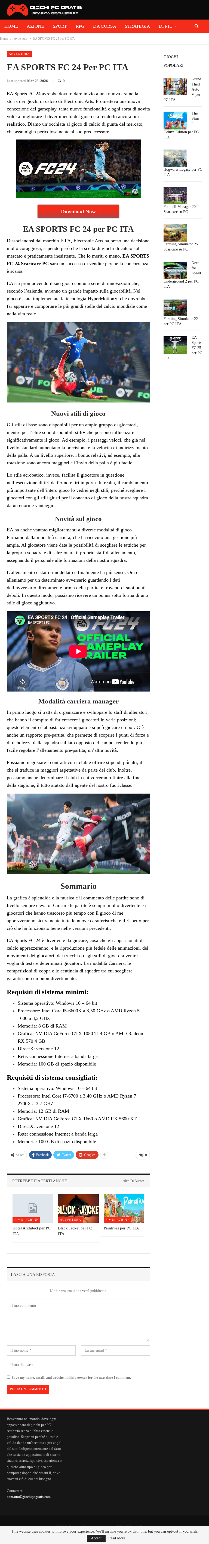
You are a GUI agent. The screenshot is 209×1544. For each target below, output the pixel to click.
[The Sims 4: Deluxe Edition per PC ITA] (175, 120)
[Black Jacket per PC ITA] (78, 1208)
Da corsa (104, 26)
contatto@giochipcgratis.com (29, 1497)
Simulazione (26, 1220)
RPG (80, 26)
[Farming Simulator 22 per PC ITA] (175, 307)
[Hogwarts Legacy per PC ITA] (175, 158)
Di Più (166, 26)
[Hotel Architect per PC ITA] (33, 1208)
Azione (35, 26)
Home (11, 26)
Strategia (137, 26)
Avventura (19, 54)
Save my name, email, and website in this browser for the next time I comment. (71, 1377)
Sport (60, 26)
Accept (96, 1538)
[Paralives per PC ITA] (124, 1208)
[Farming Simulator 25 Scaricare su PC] (175, 233)
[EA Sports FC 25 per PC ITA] (175, 345)
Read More (116, 1538)
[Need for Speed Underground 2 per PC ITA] (175, 270)
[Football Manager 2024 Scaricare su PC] (175, 195)
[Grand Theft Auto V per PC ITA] (175, 86)
